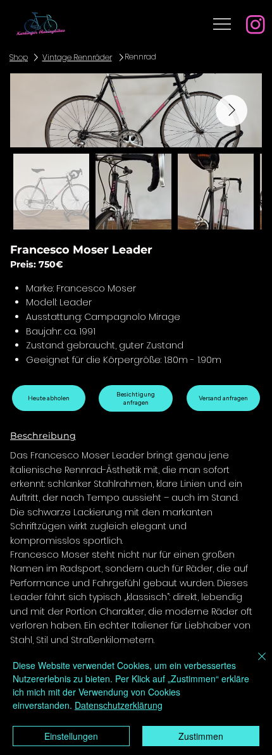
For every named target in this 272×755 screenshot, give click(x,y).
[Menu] (222, 24)
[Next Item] (231, 110)
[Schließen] (254, 664)
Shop (18, 57)
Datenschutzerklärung (119, 705)
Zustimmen (200, 736)
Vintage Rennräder (77, 57)
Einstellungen (71, 736)
